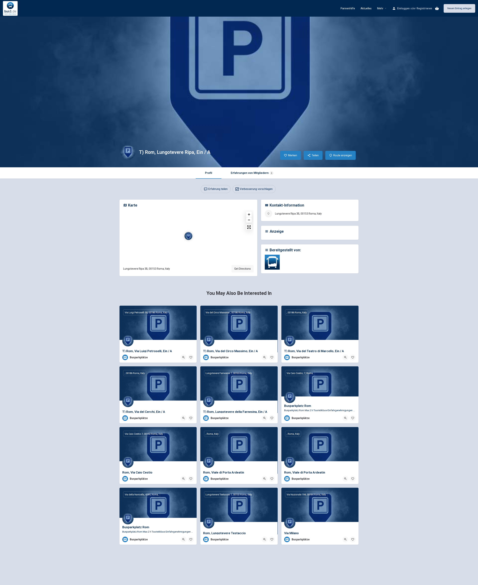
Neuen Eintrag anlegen (459, 8)
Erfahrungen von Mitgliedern (251, 173)
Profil (208, 173)
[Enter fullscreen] (249, 227)
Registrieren (424, 8)
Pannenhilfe (348, 8)
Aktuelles (366, 8)
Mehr (380, 8)
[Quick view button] (184, 357)
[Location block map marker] (188, 236)
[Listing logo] (127, 152)
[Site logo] (11, 8)
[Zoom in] (249, 214)
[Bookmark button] (191, 357)
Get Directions (242, 268)
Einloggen (403, 8)
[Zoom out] (249, 220)
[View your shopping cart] (437, 8)
